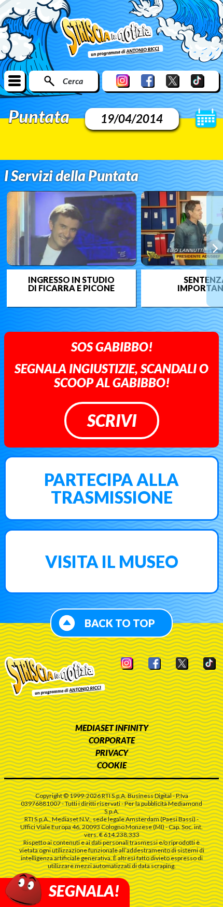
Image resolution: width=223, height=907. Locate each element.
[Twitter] (172, 81)
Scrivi (111, 420)
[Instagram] (123, 81)
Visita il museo (111, 561)
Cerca (73, 81)
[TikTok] (197, 81)
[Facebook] (148, 81)
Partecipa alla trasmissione (111, 488)
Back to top (120, 623)
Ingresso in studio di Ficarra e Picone (71, 284)
